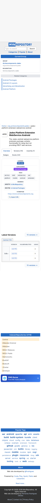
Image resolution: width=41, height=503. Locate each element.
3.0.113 (14, 253)
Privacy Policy (28, 499)
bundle (28, 437)
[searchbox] (15, 48)
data (28, 440)
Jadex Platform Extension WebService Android (22, 133)
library (28, 449)
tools (17, 461)
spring (22, 458)
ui (21, 461)
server (8, 458)
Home (4, 126)
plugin (15, 455)
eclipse (8, 443)
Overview (6, 151)
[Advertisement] (20, 20)
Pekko (31, 476)
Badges (6, 155)
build (6, 437)
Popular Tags (20, 430)
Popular (22, 52)
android (22, 178)
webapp (31, 461)
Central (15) (7, 240)
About (30, 52)
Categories (13, 52)
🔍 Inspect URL (14, 197)
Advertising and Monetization (14, 86)
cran (23, 440)
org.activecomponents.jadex (18, 126)
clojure (5, 440)
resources (25, 455)
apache (19, 434)
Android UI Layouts (10, 83)
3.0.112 (14, 258)
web (13, 175)
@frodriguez (29, 471)
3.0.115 (14, 249)
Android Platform (9, 89)
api (25, 434)
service (7, 175)
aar (29, 175)
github (10, 446)
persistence (6, 455)
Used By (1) (31, 151)
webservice (21, 175)
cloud (11, 440)
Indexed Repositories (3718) (21, 335)
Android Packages (10, 80)
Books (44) (16, 155)
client (34, 437)
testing (10, 461)
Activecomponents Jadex (12, 63)
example (15, 443)
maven (8, 452)
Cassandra (20, 479)
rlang (33, 455)
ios (33, 446)
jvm (15, 449)
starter (33, 458)
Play (20, 476)
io (30, 446)
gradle (17, 446)
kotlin (21, 449)
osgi (34, 452)
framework (32, 443)
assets (36, 434)
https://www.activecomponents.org (20, 194)
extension (31, 178)
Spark (25, 476)
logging (34, 449)
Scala (16, 476)
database (35, 440)
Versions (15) (18, 151)
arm (30, 434)
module (23, 452)
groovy (24, 446)
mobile (15, 178)
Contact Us (17, 499)
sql (28, 458)
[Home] (20, 46)
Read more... (20, 483)
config (18, 440)
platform (7, 178)
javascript (8, 449)
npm (29, 452)
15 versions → (32, 235)
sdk (37, 455)
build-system (17, 437)
